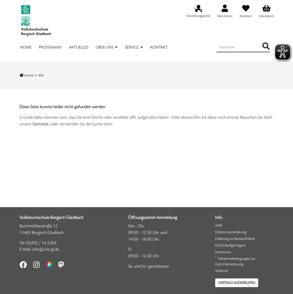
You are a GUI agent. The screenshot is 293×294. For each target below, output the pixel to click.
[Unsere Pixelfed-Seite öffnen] (49, 264)
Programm (50, 47)
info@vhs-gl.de (45, 249)
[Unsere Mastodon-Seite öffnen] (61, 264)
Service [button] (132, 47)
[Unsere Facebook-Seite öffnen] (23, 264)
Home (26, 47)
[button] (236, 282)
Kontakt (159, 47)
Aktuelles (78, 47)
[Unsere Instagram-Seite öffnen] (36, 264)
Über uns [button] (105, 47)
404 (40, 75)
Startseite (40, 123)
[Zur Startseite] (35, 18)
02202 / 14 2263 (41, 242)
